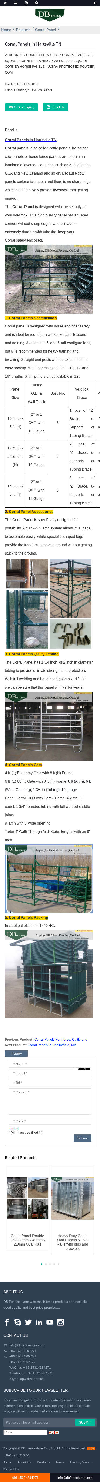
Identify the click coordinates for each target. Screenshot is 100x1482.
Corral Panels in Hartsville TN (31, 140)
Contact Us (11, 1469)
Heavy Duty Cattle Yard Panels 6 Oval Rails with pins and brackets (72, 1242)
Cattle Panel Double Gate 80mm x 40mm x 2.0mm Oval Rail (27, 1240)
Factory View (79, 1462)
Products (23, 30)
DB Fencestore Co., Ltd (38, 1448)
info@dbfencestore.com (26, 1345)
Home (6, 30)
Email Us (58, 107)
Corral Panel (45, 30)
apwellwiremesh (32, 1379)
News (60, 1462)
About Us (24, 1462)
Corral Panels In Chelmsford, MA (52, 1045)
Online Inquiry (24, 107)
